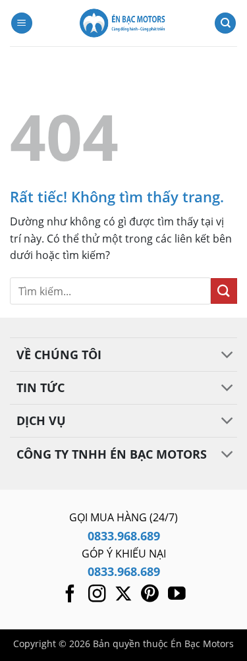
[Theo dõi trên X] (123, 595)
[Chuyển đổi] (227, 356)
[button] (21, 23)
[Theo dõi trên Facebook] (70, 595)
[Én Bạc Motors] (124, 23)
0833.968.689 (124, 536)
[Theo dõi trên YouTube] (177, 595)
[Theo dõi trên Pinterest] (150, 595)
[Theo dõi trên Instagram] (97, 595)
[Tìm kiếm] (225, 23)
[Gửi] (224, 291)
